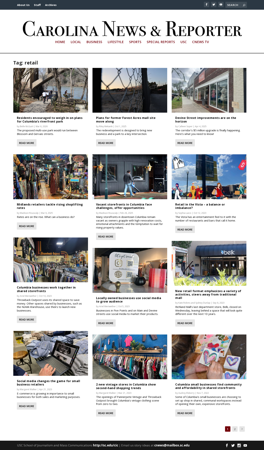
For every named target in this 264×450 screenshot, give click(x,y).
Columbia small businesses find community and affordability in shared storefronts (208, 386)
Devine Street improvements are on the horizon (205, 119)
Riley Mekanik (106, 126)
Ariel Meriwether (28, 295)
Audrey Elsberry (186, 392)
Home (60, 42)
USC (183, 42)
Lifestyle (116, 42)
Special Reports (161, 42)
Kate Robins (184, 302)
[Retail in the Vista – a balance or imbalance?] (209, 176)
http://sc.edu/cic (105, 445)
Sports (135, 42)
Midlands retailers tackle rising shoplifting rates (50, 206)
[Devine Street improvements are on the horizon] (209, 90)
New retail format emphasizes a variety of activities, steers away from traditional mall (208, 294)
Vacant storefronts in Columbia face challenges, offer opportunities (124, 206)
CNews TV (200, 42)
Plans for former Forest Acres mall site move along (126, 119)
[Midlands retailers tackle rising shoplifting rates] (50, 176)
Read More (26, 143)
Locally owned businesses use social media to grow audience (128, 299)
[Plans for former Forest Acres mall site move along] (129, 90)
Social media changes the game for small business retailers (48, 382)
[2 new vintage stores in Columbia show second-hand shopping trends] (129, 356)
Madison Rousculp (29, 212)
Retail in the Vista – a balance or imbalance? (200, 206)
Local (76, 42)
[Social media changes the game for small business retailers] (50, 353)
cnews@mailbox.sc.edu (172, 445)
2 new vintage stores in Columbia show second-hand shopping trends (126, 386)
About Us (23, 5)
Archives (51, 5)
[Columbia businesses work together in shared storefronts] (50, 259)
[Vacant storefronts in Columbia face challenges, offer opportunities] (129, 176)
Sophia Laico (184, 212)
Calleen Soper (185, 126)
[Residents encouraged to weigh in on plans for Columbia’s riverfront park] (50, 90)
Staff (37, 5)
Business (94, 42)
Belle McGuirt (26, 126)
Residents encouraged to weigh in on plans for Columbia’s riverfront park (50, 119)
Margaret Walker (28, 389)
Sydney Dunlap (202, 302)
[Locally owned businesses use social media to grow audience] (129, 270)
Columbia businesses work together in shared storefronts (46, 289)
